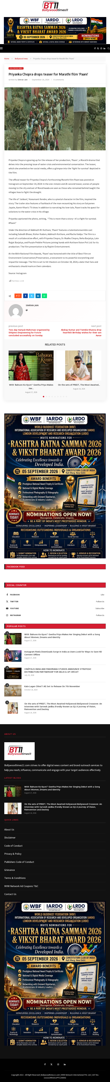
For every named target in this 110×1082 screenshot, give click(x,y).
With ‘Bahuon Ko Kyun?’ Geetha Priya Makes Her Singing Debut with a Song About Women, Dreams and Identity (62, 635)
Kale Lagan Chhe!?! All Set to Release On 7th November (52, 686)
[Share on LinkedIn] (38, 296)
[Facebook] (95, 48)
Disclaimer (9, 837)
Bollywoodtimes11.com (17, 765)
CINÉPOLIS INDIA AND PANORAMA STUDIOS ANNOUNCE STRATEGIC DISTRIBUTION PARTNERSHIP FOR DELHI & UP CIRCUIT (57, 670)
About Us (9, 829)
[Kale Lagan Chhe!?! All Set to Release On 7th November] (12, 690)
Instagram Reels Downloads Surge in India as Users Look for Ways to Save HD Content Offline (63, 653)
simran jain (23, 79)
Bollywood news (21, 58)
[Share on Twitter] (31, 296)
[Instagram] (101, 48)
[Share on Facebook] (25, 296)
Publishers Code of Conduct (19, 862)
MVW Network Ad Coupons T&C (21, 886)
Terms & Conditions (15, 878)
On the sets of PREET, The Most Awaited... (79, 385)
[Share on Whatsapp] (44, 296)
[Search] (108, 48)
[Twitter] (98, 48)
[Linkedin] (104, 48)
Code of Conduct (13, 845)
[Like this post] (19, 296)
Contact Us (10, 894)
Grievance (9, 870)
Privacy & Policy (12, 853)
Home (6, 58)
